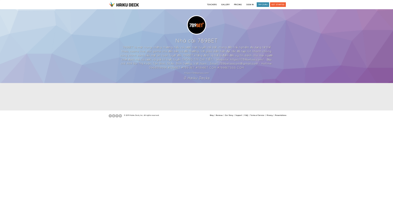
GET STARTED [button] (277, 5)
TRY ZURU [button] (263, 5)
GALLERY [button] (225, 5)
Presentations (280, 115)
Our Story (229, 115)
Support (238, 115)
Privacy (270, 115)
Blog (212, 115)
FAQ (246, 115)
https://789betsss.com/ (196, 73)
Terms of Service (257, 115)
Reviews (219, 115)
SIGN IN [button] (250, 5)
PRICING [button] (238, 5)
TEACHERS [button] (212, 5)
